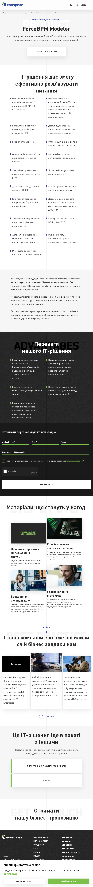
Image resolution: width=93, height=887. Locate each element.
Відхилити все (24, 881)
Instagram (68, 849)
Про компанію (41, 837)
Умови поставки (71, 852)
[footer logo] (12, 838)
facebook (67, 837)
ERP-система (40, 841)
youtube (66, 841)
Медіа (36, 856)
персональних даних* (75, 461)
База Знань (68, 856)
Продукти (38, 845)
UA (71, 5)
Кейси (36, 852)
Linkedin (67, 845)
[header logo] (12, 6)
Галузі (37, 848)
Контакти (38, 860)
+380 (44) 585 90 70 (11, 859)
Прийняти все (69, 881)
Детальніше (10, 874)
